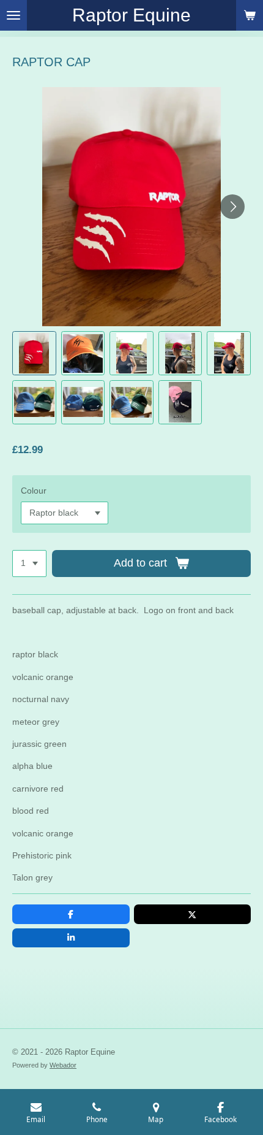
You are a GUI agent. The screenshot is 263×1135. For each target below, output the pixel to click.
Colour (33, 490)
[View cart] (249, 15)
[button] (34, 353)
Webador (63, 1065)
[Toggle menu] (13, 15)
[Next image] (232, 206)
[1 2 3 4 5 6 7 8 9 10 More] (29, 563)
